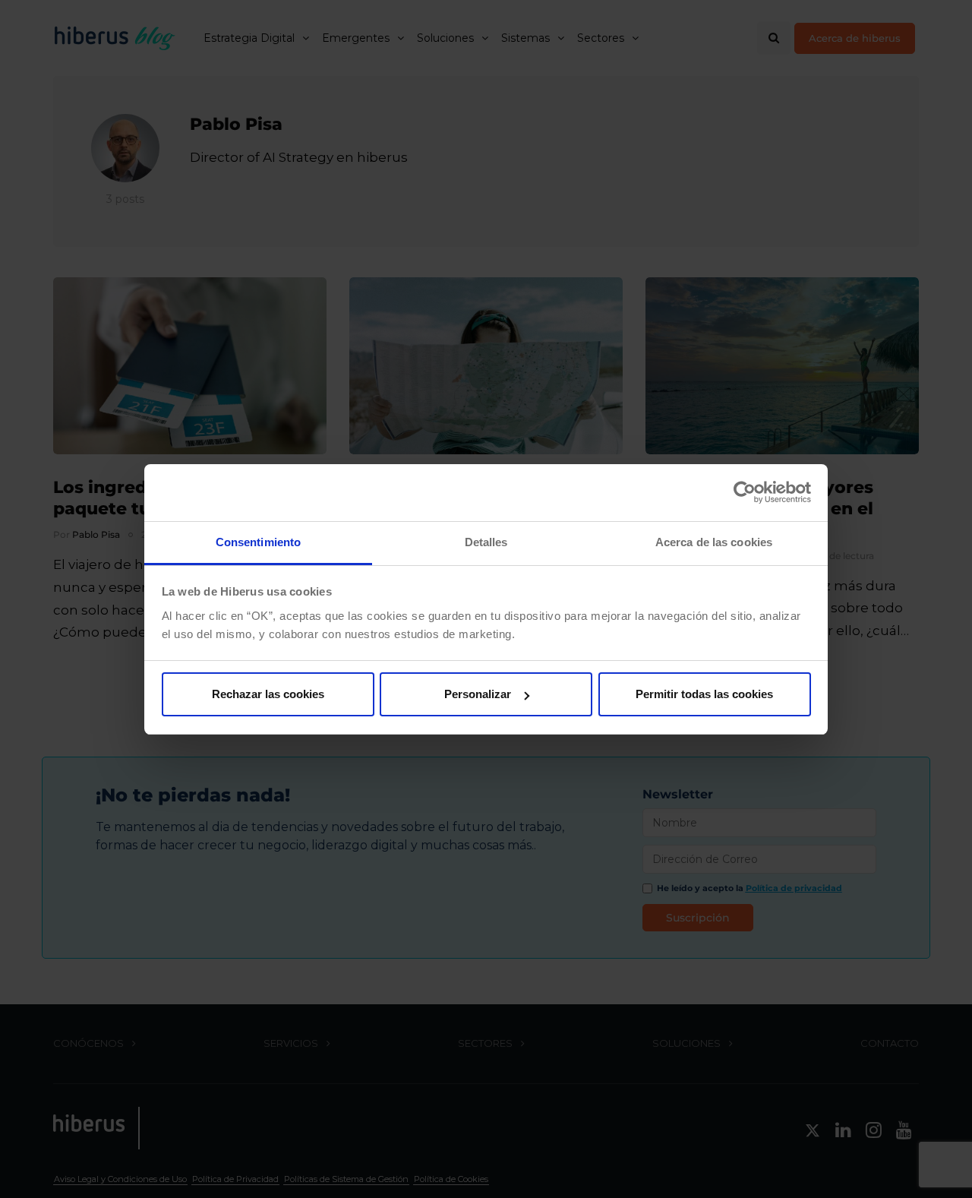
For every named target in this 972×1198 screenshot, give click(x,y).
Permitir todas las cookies (704, 694)
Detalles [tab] (486, 542)
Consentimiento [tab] (258, 542)
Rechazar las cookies (268, 694)
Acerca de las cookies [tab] (713, 542)
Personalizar (477, 694)
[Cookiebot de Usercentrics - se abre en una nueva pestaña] (744, 492)
